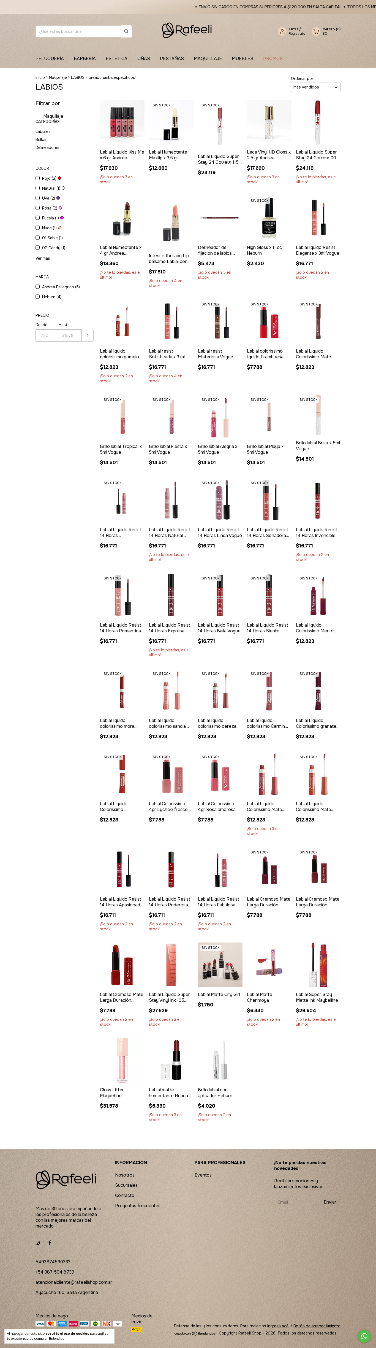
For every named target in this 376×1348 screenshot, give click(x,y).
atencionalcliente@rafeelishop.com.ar (74, 1282)
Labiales (43, 131)
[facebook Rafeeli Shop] (50, 1243)
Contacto (124, 1195)
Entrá (293, 29)
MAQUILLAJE (208, 58)
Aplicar (88, 336)
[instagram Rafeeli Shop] (38, 1243)
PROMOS (273, 58)
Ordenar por (302, 78)
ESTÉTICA (116, 58)
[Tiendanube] (195, 1334)
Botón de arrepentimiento (316, 1325)
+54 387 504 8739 (55, 1272)
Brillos (41, 139)
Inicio (40, 77)
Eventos (203, 1175)
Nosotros (125, 1175)
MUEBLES (242, 58)
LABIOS (78, 77)
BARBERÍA (85, 58)
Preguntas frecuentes (137, 1206)
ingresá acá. (278, 1325)
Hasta (64, 324)
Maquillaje (58, 77)
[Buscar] (126, 31)
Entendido (56, 1339)
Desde (41, 324)
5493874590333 (53, 1262)
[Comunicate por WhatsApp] (364, 1336)
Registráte (297, 33)
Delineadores (47, 147)
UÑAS (143, 58)
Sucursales (126, 1185)
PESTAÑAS (172, 58)
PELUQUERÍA (50, 58)
